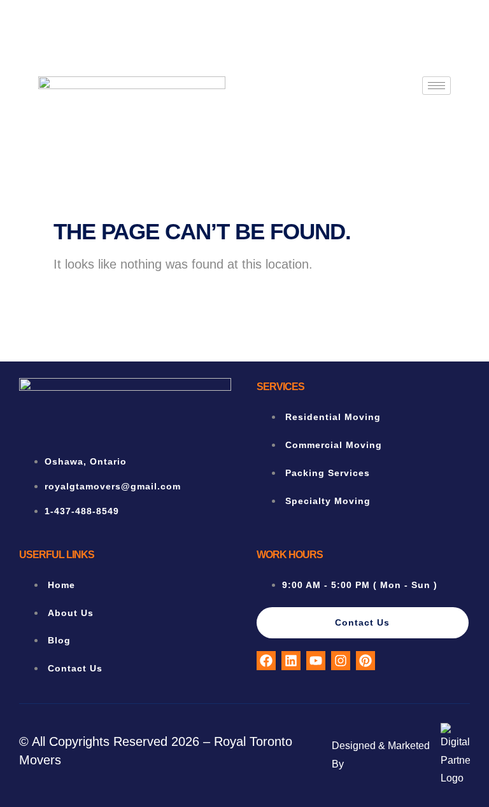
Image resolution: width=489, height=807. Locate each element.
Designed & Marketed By (381, 754)
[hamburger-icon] (436, 85)
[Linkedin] (291, 660)
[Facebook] (266, 660)
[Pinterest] (365, 660)
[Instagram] (340, 660)
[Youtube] (315, 660)
